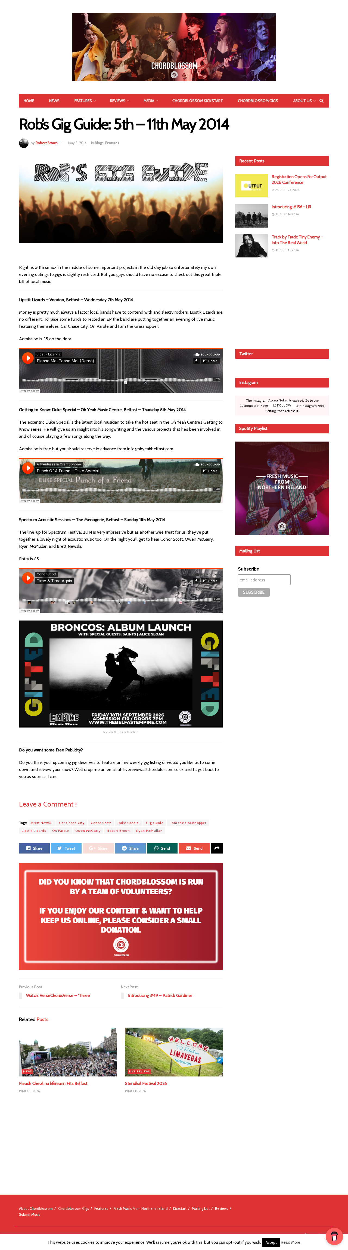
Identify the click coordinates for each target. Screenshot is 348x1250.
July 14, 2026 (137, 1091)
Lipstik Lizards (34, 831)
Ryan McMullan (149, 831)
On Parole (60, 831)
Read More (290, 1242)
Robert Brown (47, 143)
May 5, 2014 (77, 143)
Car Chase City (72, 823)
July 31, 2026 (30, 1091)
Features (83, 100)
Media (149, 100)
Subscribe (248, 569)
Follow (283, 405)
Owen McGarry (88, 831)
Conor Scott (101, 823)
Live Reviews (139, 1071)
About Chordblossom (36, 1208)
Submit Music (29, 1214)
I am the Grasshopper (188, 823)
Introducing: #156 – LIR (291, 206)
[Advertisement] (282, 302)
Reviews (117, 100)
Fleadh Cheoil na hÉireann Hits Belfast (53, 1083)
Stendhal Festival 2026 (146, 1083)
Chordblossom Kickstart (197, 100)
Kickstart (180, 1208)
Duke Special (128, 823)
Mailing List (201, 1208)
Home (29, 100)
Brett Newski (42, 823)
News (54, 100)
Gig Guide (154, 823)
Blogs (99, 143)
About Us (302, 100)
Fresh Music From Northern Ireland (141, 1208)
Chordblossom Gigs (258, 100)
